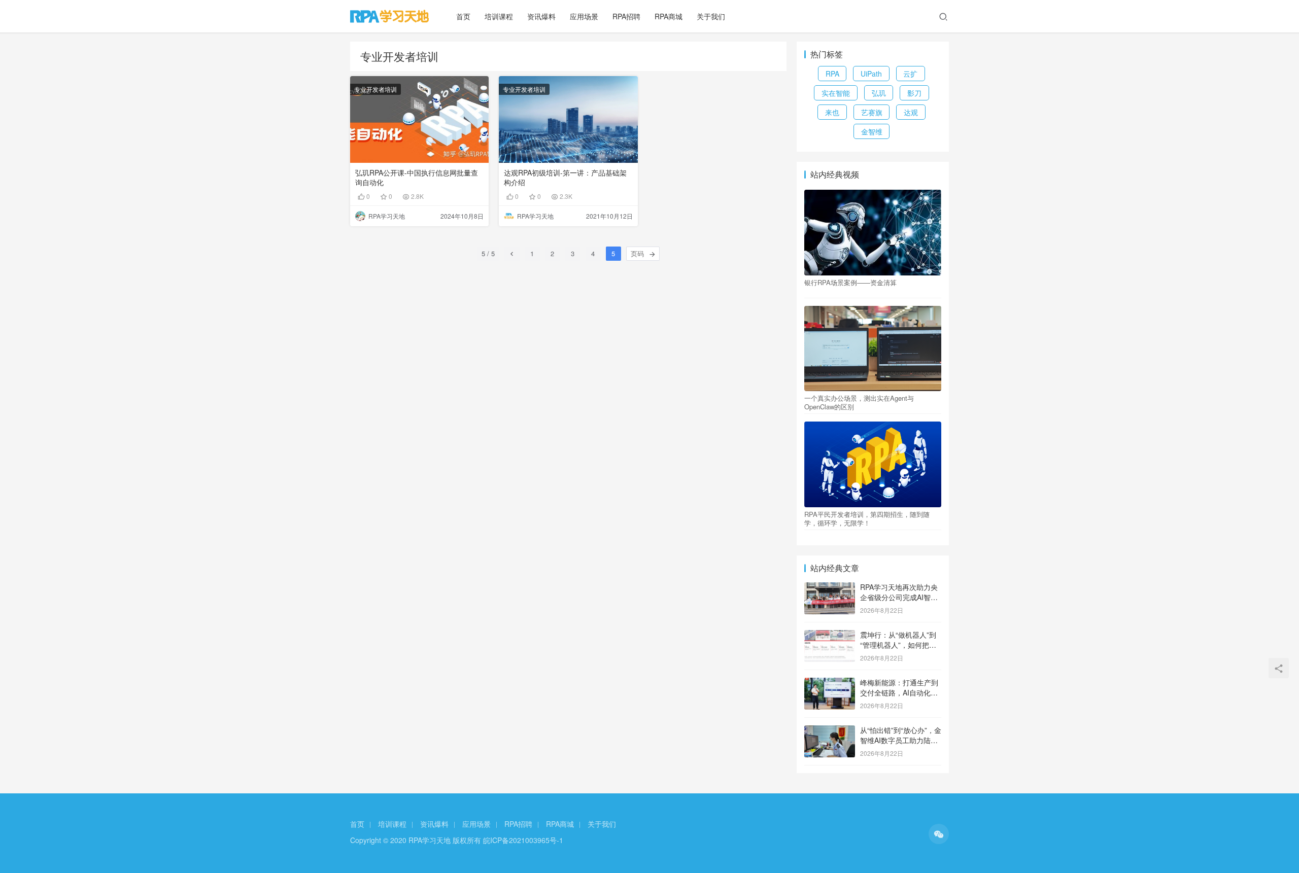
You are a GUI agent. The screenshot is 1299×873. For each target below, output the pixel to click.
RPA (832, 73)
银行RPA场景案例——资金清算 (850, 282)
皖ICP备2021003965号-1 (523, 840)
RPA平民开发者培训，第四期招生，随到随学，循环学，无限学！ (867, 518)
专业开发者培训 (375, 89)
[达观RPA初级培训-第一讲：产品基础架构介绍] (568, 119)
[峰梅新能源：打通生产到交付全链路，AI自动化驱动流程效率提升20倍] (829, 683)
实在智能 (836, 93)
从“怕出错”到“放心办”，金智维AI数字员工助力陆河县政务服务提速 (900, 740)
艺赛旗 (871, 112)
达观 (911, 112)
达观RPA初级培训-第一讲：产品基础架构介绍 (565, 178)
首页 (463, 16)
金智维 (871, 131)
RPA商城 (668, 16)
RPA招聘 (626, 16)
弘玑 (879, 93)
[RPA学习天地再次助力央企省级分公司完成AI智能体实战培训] (829, 588)
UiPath (871, 73)
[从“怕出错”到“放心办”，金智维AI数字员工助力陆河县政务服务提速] (829, 731)
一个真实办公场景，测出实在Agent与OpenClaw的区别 (859, 402)
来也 (832, 112)
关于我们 (711, 16)
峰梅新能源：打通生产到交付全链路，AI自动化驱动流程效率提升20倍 (899, 692)
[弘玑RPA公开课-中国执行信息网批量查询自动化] (419, 119)
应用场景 (584, 16)
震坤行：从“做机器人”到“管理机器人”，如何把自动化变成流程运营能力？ (899, 644)
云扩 (910, 73)
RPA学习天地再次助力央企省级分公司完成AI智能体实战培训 (899, 597)
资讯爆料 (541, 16)
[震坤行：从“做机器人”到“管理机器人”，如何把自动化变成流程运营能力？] (829, 636)
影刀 (914, 93)
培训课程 (499, 16)
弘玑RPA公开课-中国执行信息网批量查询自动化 (416, 178)
